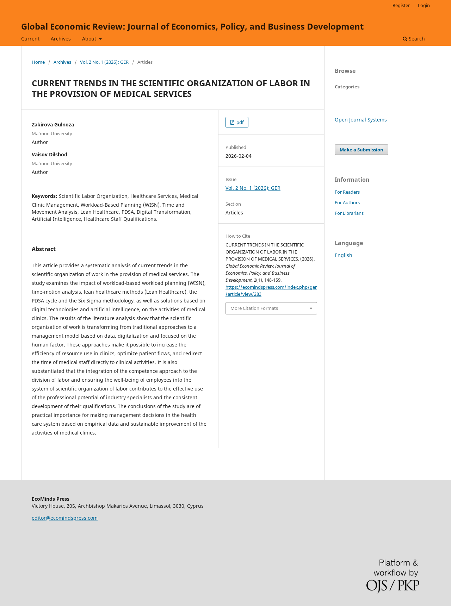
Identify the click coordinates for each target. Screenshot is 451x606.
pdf (239, 122)
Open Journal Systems (361, 119)
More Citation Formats (254, 308)
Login (424, 5)
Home (38, 62)
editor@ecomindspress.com (65, 517)
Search (416, 38)
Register (401, 5)
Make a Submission (361, 149)
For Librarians (349, 213)
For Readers (347, 192)
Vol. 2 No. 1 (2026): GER (104, 62)
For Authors (347, 202)
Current (30, 38)
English (343, 255)
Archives (61, 38)
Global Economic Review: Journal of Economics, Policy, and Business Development (192, 26)
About (90, 38)
